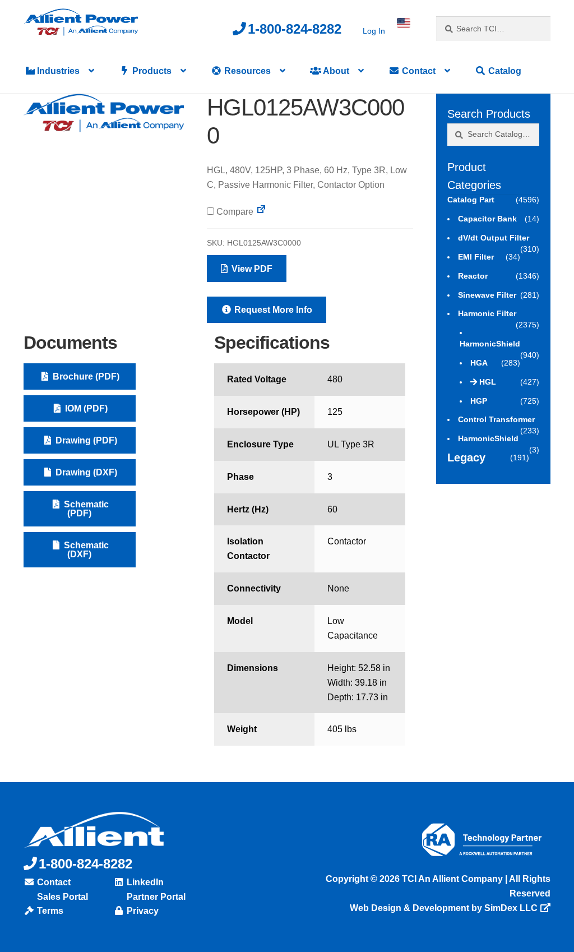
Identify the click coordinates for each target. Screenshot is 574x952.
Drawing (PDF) (85, 440)
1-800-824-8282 (294, 28)
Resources (246, 71)
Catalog (503, 71)
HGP (478, 400)
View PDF (250, 269)
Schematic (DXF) (85, 549)
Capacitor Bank (487, 218)
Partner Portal (155, 897)
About (335, 71)
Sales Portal (61, 897)
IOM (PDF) (85, 408)
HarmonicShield (490, 343)
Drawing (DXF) (85, 472)
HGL (487, 381)
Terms (49, 911)
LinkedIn (144, 882)
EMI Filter (476, 256)
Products (151, 71)
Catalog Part (470, 199)
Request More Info (272, 310)
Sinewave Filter (487, 294)
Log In (374, 30)
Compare (233, 211)
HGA (479, 362)
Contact (418, 71)
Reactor (473, 275)
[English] (403, 23)
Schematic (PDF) (85, 509)
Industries (57, 71)
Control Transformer (496, 419)
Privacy (141, 911)
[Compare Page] (261, 211)
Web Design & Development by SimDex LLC (444, 908)
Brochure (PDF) (84, 376)
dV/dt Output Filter (493, 237)
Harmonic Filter (487, 313)
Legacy (466, 457)
